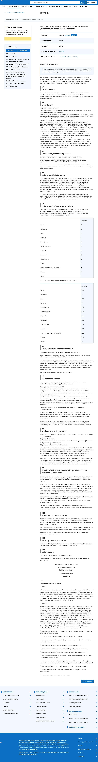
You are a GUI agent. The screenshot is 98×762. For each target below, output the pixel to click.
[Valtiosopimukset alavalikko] (61, 6)
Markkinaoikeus (40, 710)
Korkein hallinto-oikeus (43, 703)
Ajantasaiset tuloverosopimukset (78, 718)
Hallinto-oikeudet (41, 706)
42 (42, 19)
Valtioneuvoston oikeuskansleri (78, 699)
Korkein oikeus (40, 695)
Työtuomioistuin (41, 714)
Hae (81, 2)
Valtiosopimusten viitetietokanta (78, 722)
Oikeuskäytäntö (27, 6)
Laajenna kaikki (23, 50)
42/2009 (61, 51)
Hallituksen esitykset (71, 6)
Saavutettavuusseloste (84, 749)
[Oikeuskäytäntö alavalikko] (33, 6)
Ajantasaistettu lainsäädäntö (11, 695)
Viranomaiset (40, 6)
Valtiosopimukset (54, 6)
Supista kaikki (10, 50)
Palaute (80, 745)
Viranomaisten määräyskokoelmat (79, 695)
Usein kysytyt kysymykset (85, 742)
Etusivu (4, 6)
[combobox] (55, 2)
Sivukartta (81, 753)
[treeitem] (18, 54)
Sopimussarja (73, 715)
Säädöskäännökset (8, 710)
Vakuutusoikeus (40, 717)
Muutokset (6, 703)
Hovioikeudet (40, 699)
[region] (67, 248)
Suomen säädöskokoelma (15, 13)
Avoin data (83, 6)
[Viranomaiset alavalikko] (46, 6)
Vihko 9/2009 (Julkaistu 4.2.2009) (68, 57)
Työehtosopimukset (75, 706)
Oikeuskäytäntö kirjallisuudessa (45, 721)
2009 (39, 19)
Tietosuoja (81, 756)
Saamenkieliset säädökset (10, 714)
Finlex (8, 19)
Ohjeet (80, 738)
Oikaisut (5, 706)
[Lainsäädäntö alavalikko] (18, 6)
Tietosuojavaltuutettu (75, 703)
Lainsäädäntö (13, 6)
